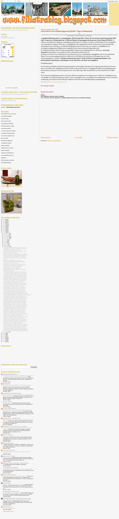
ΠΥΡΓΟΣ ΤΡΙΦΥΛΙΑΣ (8, 435)
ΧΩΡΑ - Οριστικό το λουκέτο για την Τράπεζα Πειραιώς (14, 476)
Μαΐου (5, 242)
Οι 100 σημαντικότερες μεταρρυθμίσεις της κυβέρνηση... (15, 271)
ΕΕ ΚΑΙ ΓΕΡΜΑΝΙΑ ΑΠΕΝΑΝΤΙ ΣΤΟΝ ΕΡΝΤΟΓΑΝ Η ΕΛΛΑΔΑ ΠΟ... (17, 294)
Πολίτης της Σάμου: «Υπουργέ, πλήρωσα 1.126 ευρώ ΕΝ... (15, 324)
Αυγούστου (6, 238)
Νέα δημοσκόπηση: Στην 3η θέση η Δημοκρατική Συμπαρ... (15, 330)
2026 (4, 219)
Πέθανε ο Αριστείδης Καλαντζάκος (10, 252)
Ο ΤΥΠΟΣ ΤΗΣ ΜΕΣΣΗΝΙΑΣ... (9, 508)
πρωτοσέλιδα (8, 87)
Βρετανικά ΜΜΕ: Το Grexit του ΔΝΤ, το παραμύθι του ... (15, 287)
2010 (4, 341)
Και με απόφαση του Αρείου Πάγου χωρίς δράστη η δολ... (15, 292)
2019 (4, 229)
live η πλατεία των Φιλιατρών (8, 37)
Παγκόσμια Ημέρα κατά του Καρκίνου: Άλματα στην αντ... (15, 320)
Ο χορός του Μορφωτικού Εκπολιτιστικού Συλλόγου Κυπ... (15, 316)
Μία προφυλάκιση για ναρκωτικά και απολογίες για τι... (14, 288)
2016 (4, 333)
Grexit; (4, 259)
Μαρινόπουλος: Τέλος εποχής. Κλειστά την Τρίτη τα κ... (15, 264)
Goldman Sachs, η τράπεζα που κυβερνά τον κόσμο (14, 303)
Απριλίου (6, 243)
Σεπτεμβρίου (6, 237)
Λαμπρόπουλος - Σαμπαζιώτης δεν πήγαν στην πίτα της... (15, 314)
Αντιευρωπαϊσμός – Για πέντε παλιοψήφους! (12, 266)
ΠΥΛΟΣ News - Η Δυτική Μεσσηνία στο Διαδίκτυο (15, 426)
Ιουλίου (5, 239)
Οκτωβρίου (6, 236)
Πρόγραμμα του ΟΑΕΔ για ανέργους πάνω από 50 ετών (15, 257)
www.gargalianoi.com (8, 511)
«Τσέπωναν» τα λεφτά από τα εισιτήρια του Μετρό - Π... (15, 326)
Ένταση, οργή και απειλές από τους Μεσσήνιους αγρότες (15, 293)
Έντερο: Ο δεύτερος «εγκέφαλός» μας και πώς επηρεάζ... (15, 325)
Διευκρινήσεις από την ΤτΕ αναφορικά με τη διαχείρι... (14, 256)
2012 (4, 338)
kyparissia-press (7, 506)
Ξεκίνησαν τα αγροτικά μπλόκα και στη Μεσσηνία (13, 317)
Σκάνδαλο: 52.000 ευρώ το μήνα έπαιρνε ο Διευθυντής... (15, 298)
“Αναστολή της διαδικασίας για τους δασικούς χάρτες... (14, 312)
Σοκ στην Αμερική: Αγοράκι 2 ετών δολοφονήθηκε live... (15, 280)
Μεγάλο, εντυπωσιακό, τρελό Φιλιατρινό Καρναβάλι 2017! (15, 255)
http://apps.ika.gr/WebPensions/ (8, 100)
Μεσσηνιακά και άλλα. (8, 443)
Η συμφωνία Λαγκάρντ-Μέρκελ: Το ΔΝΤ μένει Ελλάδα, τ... (15, 278)
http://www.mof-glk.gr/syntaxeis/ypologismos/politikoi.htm (14, 94)
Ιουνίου (5, 241)
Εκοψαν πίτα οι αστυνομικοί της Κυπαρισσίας (12, 315)
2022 (4, 225)
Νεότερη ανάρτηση (45, 137)
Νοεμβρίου (6, 234)
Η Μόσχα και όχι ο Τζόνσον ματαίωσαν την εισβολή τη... (15, 306)
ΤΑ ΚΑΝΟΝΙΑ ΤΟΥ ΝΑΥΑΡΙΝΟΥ (10, 467)
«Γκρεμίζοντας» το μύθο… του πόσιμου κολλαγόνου (14, 310)
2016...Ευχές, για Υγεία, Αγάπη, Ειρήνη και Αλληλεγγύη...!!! (15, 499)
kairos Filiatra (7, 44)
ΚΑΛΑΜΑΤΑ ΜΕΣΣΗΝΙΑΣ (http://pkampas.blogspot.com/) (17, 498)
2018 (4, 230)
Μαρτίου (5, 245)
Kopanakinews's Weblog (9, 456)
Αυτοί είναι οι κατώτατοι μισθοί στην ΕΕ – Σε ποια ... (14, 285)
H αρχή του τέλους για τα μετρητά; (10, 262)
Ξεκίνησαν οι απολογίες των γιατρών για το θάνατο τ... (14, 289)
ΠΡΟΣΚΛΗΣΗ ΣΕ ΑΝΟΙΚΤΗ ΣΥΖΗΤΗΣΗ (12, 250)
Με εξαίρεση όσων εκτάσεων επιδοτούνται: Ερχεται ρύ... (15, 248)
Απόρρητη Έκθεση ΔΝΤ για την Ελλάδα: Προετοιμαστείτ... (15, 329)
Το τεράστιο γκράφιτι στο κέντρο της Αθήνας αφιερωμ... (14, 307)
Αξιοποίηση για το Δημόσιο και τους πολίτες (12, 260)
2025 (4, 221)
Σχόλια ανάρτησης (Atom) (54, 140)
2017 (4, 232)
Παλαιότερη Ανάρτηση (112, 137)
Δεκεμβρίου (6, 233)
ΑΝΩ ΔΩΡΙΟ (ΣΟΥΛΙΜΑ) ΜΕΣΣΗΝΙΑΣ (12, 393)
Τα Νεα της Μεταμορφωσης (9, 474)
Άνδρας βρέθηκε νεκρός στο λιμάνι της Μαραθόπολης (14, 269)
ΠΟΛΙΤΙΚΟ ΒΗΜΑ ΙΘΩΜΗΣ (9, 408)
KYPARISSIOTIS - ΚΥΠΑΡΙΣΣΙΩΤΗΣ (11, 418)
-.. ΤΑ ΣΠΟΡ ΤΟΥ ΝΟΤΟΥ (9, 450)
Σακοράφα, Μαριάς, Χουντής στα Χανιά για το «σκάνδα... (15, 277)
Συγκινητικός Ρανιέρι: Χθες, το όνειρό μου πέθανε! (13, 261)
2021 (4, 226)
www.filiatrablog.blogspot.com (10, 374)
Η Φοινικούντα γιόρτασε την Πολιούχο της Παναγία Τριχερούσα (16, 469)
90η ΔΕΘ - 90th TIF (7, 403)
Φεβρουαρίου (7, 246)
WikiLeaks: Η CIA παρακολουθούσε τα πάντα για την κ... (15, 279)
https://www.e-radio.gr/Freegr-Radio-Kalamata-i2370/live (14, 30)
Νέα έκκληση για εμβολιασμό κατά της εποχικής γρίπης (15, 319)
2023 (4, 223)
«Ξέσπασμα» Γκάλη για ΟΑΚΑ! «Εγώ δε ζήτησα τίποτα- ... (15, 328)
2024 (4, 222)
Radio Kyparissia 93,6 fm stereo (11, 491)
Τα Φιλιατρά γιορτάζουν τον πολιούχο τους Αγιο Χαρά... (14, 300)
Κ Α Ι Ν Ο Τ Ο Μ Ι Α (7, 401)
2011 (4, 340)
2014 (4, 336)
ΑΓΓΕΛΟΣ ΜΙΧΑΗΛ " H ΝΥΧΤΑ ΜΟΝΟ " (11, 492)
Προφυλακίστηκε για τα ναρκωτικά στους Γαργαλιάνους (15, 301)
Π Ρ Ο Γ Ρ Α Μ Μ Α (7, 457)
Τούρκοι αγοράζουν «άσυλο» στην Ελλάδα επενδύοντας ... (15, 305)
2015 (4, 334)
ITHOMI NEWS (6, 383)
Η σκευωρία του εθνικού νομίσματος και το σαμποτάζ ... (15, 274)
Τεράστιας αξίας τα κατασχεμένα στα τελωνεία (13, 282)
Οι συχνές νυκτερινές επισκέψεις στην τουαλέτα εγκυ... (15, 321)
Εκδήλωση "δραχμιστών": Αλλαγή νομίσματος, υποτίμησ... (15, 275)
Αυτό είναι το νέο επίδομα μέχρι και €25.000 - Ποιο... (14, 311)
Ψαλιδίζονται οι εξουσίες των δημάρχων (11, 268)
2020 (4, 227)
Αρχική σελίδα (78, 137)
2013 (4, 337)
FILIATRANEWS (7, 483)
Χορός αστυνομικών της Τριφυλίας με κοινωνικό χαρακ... (15, 254)
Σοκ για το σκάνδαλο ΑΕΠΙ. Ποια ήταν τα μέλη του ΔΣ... (14, 284)
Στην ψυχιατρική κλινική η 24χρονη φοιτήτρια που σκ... (14, 291)
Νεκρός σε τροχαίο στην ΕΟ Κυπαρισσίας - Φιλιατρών (14, 302)
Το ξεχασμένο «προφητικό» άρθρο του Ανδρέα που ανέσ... (15, 297)
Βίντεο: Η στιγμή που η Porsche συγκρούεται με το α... (14, 251)
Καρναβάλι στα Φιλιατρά (8, 270)
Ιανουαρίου (6, 331)
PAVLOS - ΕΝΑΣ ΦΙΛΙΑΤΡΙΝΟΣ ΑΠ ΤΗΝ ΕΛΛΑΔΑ (13, 484)
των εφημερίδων (14, 87)
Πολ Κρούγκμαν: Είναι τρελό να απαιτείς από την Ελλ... (15, 296)
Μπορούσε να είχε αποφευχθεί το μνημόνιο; (12, 322)
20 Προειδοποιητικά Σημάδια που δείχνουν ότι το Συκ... (14, 308)
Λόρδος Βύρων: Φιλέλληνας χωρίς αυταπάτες (13, 265)
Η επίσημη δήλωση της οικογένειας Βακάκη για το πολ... (15, 247)
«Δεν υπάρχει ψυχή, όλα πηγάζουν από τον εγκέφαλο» (15, 283)
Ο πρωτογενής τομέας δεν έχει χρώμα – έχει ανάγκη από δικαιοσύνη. (17, 436)
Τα (5, 87)
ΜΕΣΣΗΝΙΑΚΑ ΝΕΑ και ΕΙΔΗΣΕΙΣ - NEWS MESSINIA (15, 463)
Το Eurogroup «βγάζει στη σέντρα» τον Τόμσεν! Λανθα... (15, 273)
